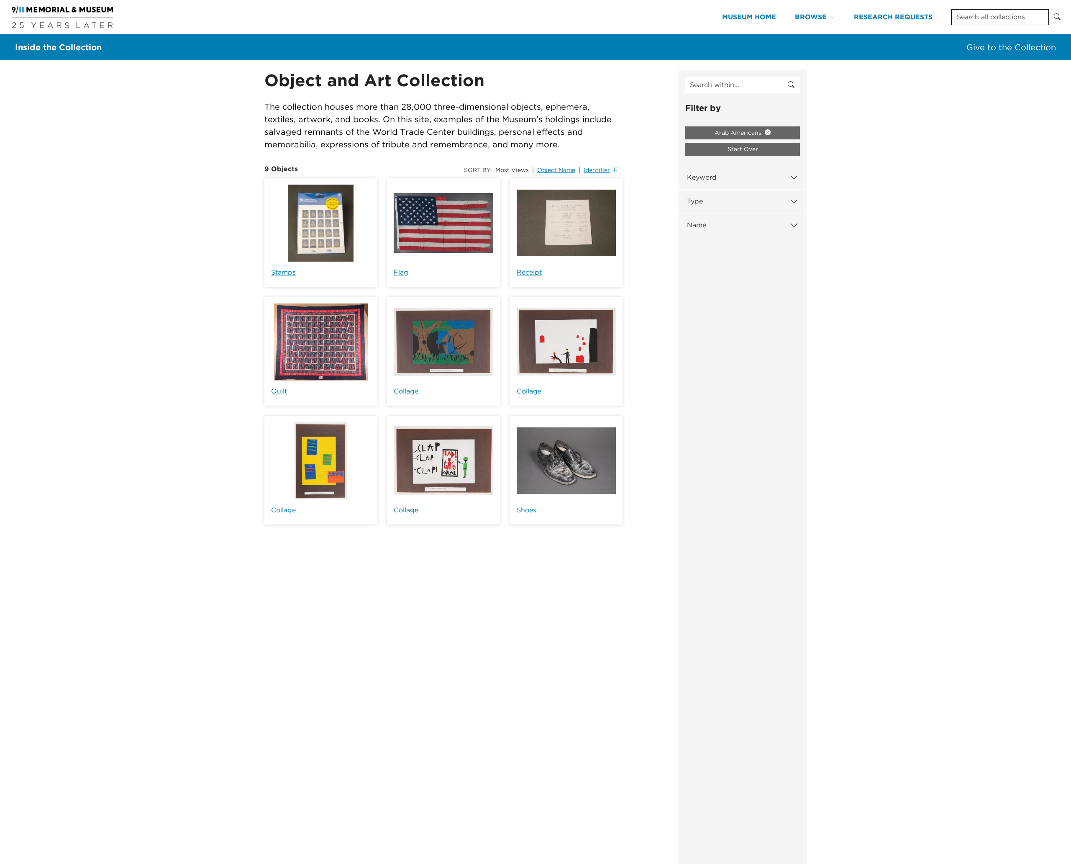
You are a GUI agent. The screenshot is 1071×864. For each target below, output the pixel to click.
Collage (406, 391)
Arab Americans (739, 132)
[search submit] (791, 85)
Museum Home (749, 17)
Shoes (526, 510)
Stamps (283, 272)
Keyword (702, 177)
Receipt (529, 272)
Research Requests (893, 17)
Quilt (279, 391)
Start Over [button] (743, 149)
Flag (401, 272)
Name (696, 225)
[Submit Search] (1057, 17)
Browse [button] (811, 17)
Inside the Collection (58, 47)
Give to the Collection (1011, 47)
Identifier (597, 170)
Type (695, 201)
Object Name (556, 170)
